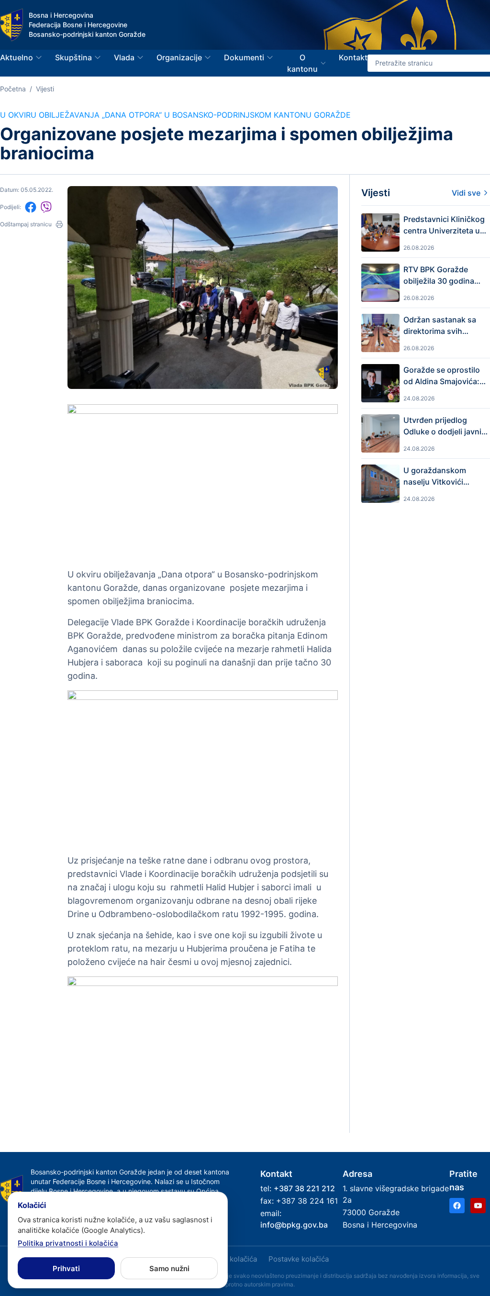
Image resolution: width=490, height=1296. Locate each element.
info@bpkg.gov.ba (294, 1225)
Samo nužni (169, 1268)
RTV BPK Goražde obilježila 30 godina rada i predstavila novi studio (443, 276)
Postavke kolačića (298, 1258)
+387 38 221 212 (304, 1188)
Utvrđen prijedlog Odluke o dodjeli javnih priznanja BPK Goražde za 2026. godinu (445, 426)
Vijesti (45, 89)
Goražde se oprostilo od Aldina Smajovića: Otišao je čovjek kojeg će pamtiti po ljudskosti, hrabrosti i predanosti (443, 376)
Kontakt (353, 57)
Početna (13, 89)
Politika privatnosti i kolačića (68, 1243)
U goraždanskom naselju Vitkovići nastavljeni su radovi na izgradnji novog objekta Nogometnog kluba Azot (442, 476)
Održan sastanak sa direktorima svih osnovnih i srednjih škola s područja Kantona (439, 326)
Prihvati (66, 1268)
